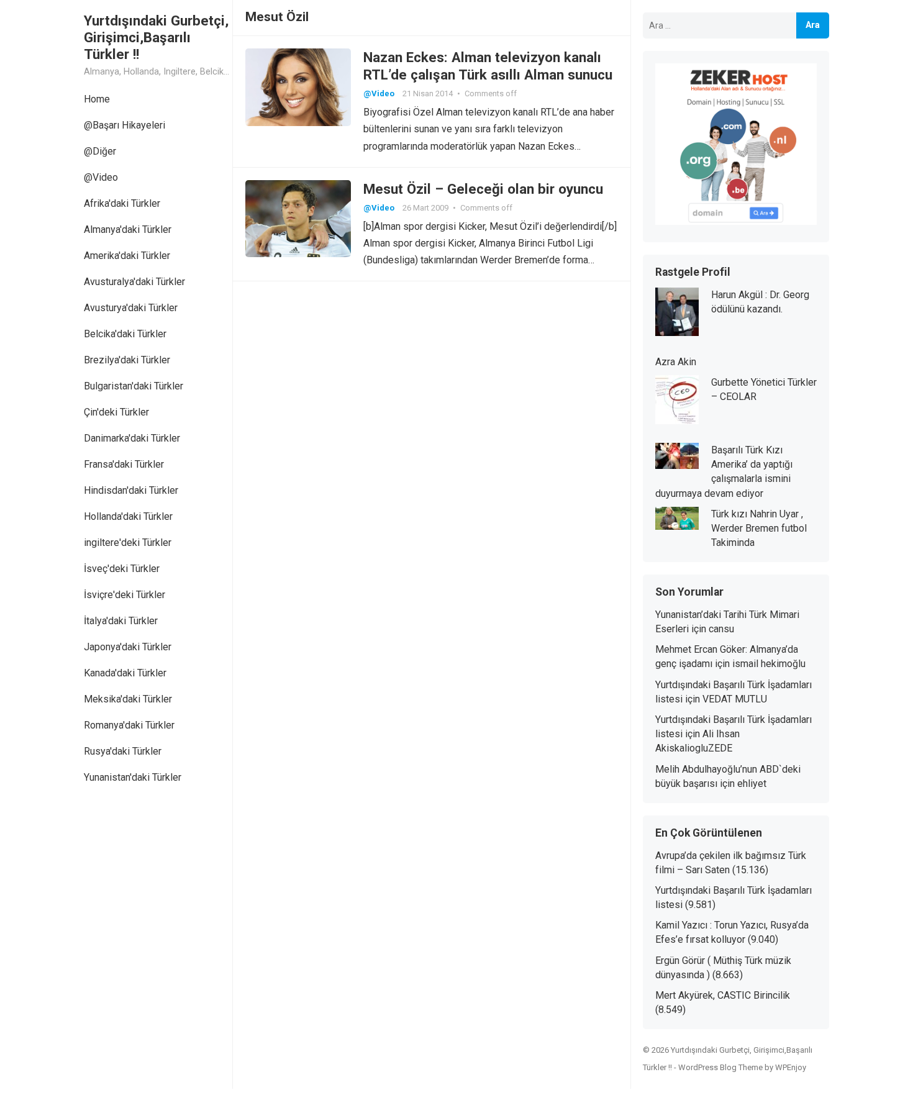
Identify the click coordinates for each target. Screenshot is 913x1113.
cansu (721, 629)
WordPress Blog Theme (720, 1067)
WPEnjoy (790, 1067)
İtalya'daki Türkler (121, 621)
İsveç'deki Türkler (122, 569)
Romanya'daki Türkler (129, 725)
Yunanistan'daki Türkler (132, 777)
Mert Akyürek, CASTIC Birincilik (722, 995)
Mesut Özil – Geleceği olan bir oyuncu (483, 189)
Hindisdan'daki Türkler (131, 490)
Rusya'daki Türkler (122, 751)
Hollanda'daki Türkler (128, 516)
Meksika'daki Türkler (128, 699)
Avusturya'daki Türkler (131, 308)
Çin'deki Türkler (116, 412)
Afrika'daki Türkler (122, 203)
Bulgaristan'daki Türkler (133, 386)
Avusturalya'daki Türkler (134, 282)
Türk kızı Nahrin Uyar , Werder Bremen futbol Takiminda (759, 528)
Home (97, 99)
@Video (101, 177)
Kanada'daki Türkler (125, 673)
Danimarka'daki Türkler (132, 438)
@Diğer (100, 151)
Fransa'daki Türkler (124, 464)
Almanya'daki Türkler (127, 229)
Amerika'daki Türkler (127, 255)
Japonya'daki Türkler (127, 647)
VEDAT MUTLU (734, 699)
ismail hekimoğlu (769, 664)
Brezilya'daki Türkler (127, 360)
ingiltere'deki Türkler (127, 542)
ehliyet (751, 783)
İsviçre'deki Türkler (124, 595)
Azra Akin (675, 362)
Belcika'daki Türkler (125, 334)
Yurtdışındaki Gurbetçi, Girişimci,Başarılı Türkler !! (156, 37)
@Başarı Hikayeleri (124, 125)
